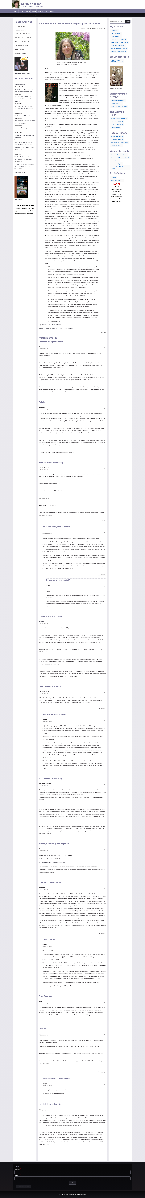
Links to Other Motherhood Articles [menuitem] (118, 167)
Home (14, 15)
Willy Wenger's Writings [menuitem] (117, 101)
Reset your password (23, 1187)
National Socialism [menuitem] (115, 125)
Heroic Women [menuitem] (114, 36)
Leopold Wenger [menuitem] (115, 104)
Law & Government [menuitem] (115, 122)
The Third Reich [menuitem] (115, 33)
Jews (61, 328)
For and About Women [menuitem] (117, 158)
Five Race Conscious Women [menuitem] (119, 155)
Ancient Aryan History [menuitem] (117, 137)
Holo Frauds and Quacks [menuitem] (117, 39)
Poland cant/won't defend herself (57, 1078)
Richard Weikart (56, 325)
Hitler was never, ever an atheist (56, 526)
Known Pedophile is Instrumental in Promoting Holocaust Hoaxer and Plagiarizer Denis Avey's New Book (24, 144)
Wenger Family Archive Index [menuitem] (119, 106)
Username (17, 1169)
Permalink (72, 348)
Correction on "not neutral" (58, 580)
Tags (40, 325)
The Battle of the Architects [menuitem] (115, 61)
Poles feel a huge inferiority (51, 341)
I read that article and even (50, 616)
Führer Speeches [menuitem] (115, 127)
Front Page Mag (45, 996)
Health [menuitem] (127, 158)
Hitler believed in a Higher (50, 686)
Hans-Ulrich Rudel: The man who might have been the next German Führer (23, 108)
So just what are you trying (54, 714)
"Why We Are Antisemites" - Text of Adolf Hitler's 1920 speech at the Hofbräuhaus (23, 99)
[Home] (16, 4)
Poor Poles (43, 1028)
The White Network (19, 172)
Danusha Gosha (46, 325)
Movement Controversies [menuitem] (117, 52)
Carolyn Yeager (31, 3)
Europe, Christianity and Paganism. (54, 843)
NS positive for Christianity (50, 778)
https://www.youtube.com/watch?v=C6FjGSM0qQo (52, 862)
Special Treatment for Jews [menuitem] (117, 49)
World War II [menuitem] (124, 143)
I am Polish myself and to (50, 1104)
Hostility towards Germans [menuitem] (117, 119)
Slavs (65, 328)
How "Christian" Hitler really (51, 462)
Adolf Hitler (42, 328)
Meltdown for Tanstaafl (20, 152)
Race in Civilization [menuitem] (115, 140)
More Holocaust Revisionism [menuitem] (118, 42)
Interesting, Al (49, 939)
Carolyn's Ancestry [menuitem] (115, 180)
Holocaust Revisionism (52, 328)
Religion (42, 402)
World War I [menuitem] (113, 143)
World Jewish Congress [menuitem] (117, 46)
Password (17, 1175)
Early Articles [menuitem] (114, 30)
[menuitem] (15, 11)
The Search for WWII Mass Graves (23, 116)
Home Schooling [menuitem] (115, 164)
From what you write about (50, 882)
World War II (71, 328)
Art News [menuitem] (113, 177)
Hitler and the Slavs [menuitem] (116, 146)
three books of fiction (77, 256)
